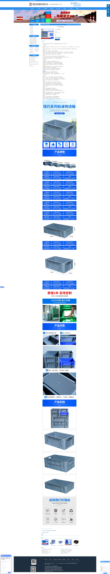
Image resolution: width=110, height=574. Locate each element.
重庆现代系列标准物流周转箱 (46, 530)
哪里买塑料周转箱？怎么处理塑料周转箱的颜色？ (66, 549)
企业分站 (74, 0)
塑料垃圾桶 (58, 8)
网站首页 (32, 8)
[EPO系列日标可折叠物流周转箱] (52, 542)
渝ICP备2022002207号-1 (48, 568)
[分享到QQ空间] (56, 37)
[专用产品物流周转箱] (60, 542)
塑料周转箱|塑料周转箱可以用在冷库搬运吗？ (47, 549)
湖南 (55, 569)
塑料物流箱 (51, 8)
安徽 (54, 569)
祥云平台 (55, 568)
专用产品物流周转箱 (60, 545)
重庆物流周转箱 (54, 530)
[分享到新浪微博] (57, 37)
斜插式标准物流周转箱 (45, 545)
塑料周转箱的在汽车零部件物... (33, 37)
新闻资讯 (71, 8)
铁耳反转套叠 (31, 31)
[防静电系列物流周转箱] (76, 542)
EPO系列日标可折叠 (53, 545)
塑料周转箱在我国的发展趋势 (33, 42)
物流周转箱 (51, 530)
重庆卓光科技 (60, 568)
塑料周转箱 (45, 8)
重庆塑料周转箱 (31, 52)
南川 (61, 569)
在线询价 (57, 39)
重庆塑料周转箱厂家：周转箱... (33, 43)
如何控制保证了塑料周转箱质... (33, 41)
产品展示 (64, 8)
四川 (52, 569)
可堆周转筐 (31, 32)
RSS (78, 0)
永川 (58, 569)
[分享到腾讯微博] (58, 37)
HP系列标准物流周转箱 (45, 532)
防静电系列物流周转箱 (76, 545)
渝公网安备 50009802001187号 (49, 571)
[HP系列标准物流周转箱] (68, 542)
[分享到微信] (60, 37)
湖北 (56, 569)
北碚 (57, 569)
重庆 (50, 569)
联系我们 (77, 8)
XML (80, 0)
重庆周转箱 (31, 47)
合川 (59, 569)
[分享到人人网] (59, 37)
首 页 (72, 24)
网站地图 (77, 0)
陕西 (51, 569)
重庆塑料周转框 (36, 49)
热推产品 (46, 569)
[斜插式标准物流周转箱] (45, 542)
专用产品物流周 (36, 47)
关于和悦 (39, 8)
